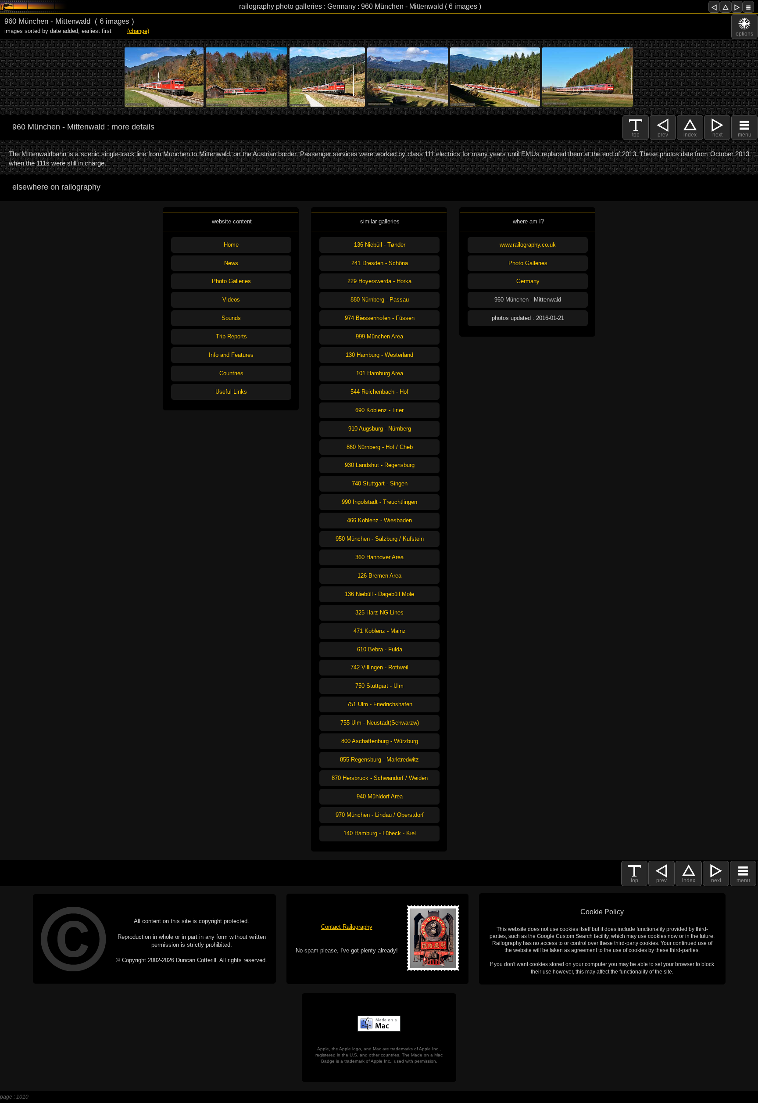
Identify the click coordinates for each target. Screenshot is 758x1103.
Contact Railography (346, 926)
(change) (138, 31)
